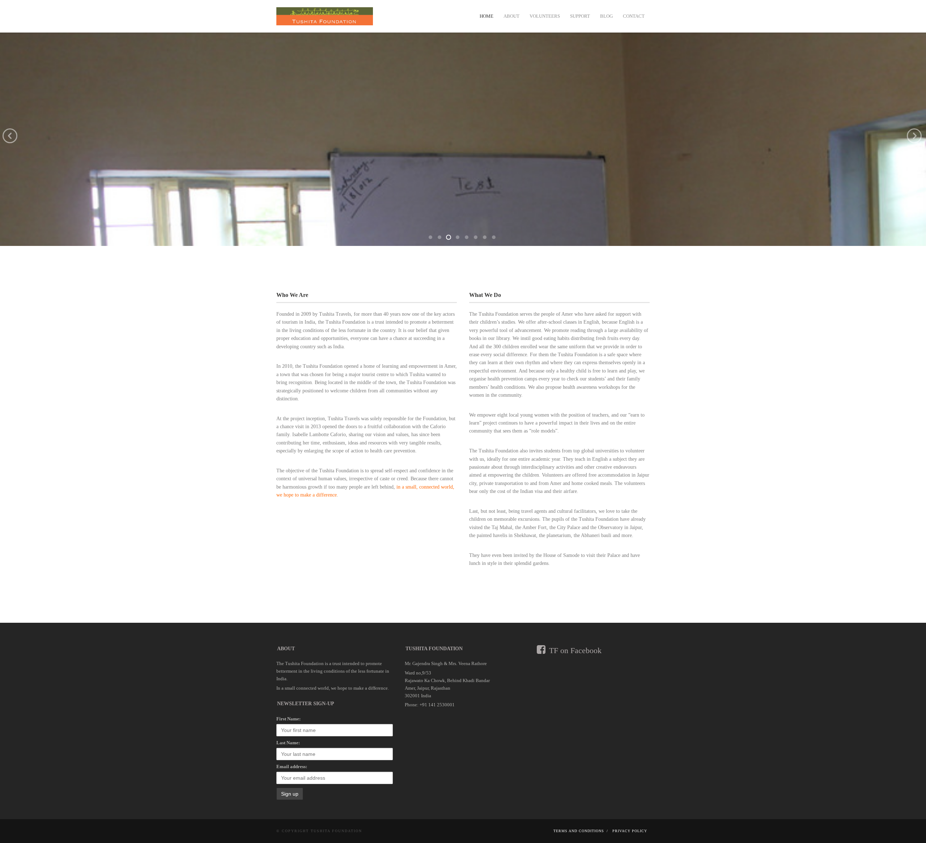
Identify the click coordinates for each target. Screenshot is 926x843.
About (511, 16)
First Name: (288, 718)
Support (580, 16)
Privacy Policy (629, 831)
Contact (634, 16)
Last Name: (288, 742)
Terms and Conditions (578, 831)
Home (486, 16)
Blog (606, 16)
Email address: (291, 766)
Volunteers (545, 16)
